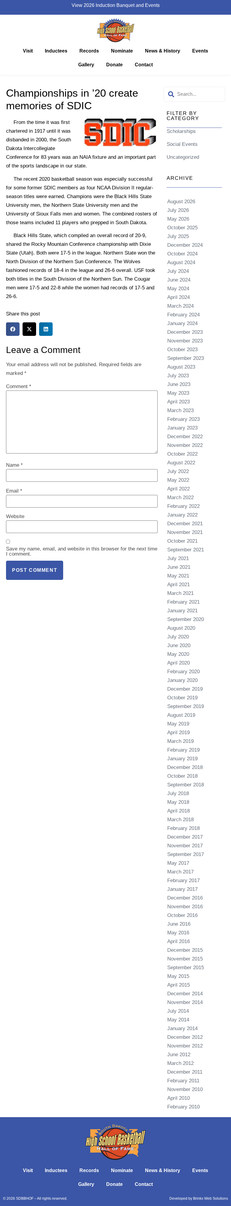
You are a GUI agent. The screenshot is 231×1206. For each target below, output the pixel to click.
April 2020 (178, 663)
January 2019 (182, 758)
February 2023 (183, 419)
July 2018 (178, 793)
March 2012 (180, 1063)
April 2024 (178, 297)
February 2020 (183, 671)
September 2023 (185, 358)
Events (200, 50)
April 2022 (178, 489)
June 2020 (178, 645)
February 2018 (183, 828)
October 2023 (182, 349)
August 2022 (181, 463)
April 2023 (178, 402)
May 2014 (178, 1020)
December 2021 (185, 523)
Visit (28, 50)
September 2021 (185, 550)
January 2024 (182, 323)
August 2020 (181, 628)
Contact (144, 64)
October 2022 (182, 454)
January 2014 (182, 1028)
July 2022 (178, 471)
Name (14, 465)
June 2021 (178, 567)
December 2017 (185, 837)
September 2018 (185, 785)
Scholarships (181, 131)
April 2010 (178, 1098)
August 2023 (181, 367)
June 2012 (178, 1054)
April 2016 (178, 941)
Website (15, 516)
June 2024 (178, 280)
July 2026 (178, 210)
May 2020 (178, 654)
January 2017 (182, 889)
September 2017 (185, 854)
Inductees (56, 50)
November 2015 (185, 959)
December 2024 (185, 245)
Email (14, 490)
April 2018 (178, 811)
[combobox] (194, 94)
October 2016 (182, 915)
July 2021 (178, 558)
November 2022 (185, 445)
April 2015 (178, 985)
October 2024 (182, 254)
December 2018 (185, 767)
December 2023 (185, 332)
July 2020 (178, 637)
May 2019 (178, 724)
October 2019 (182, 698)
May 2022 (178, 480)
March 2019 (180, 741)
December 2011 (184, 1072)
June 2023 (178, 384)
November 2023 (185, 341)
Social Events (182, 144)
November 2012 (185, 1046)
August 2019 (181, 715)
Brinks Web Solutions (210, 1198)
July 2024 (178, 271)
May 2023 (178, 393)
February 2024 (183, 315)
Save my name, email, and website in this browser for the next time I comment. (81, 551)
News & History (162, 50)
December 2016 (185, 898)
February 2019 (183, 750)
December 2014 (185, 993)
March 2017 (180, 872)
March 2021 (180, 593)
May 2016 (178, 933)
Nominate (122, 50)
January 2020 (182, 680)
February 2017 (183, 880)
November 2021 (185, 532)
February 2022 (183, 506)
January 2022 (182, 515)
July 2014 (178, 1011)
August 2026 (181, 201)
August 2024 (181, 262)
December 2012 (185, 1037)
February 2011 (183, 1081)
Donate (114, 64)
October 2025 (182, 228)
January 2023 (182, 428)
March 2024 (180, 306)
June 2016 (178, 924)
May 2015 (178, 976)
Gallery (86, 64)
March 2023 (180, 410)
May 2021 (178, 576)
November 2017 (185, 846)
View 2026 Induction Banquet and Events (116, 5)
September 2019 (185, 706)
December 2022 (185, 436)
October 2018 (182, 776)
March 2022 (180, 497)
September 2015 (185, 967)
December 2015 (185, 950)
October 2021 (182, 541)
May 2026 (178, 219)
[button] (13, 329)
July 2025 (178, 236)
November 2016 (185, 906)
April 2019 (178, 732)
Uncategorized (183, 157)
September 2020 (185, 619)
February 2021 (183, 602)
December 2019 (185, 689)
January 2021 (182, 611)
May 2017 (178, 863)
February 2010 (183, 1107)
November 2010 (185, 1089)
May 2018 (178, 802)
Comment (18, 386)
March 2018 (180, 819)
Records (89, 50)
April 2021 (178, 584)
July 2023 (178, 375)
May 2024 (178, 288)
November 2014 (185, 1002)
